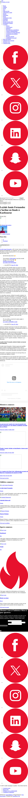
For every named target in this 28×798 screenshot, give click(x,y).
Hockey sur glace (4, 598)
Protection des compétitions (12, 30)
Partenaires (5, 15)
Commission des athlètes (12, 34)
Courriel (4, 624)
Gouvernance (9, 27)
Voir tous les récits (4, 478)
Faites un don (6, 11)
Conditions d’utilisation (8, 792)
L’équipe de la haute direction (13, 32)
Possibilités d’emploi (8, 23)
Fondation (5, 19)
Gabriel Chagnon (6, 234)
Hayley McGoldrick (6, 225)
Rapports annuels (10, 36)
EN (2, 0)
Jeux (4, 9)
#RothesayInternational (8, 261)
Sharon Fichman (4, 513)
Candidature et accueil (11, 38)
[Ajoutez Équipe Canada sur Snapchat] (15, 170)
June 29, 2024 (14, 265)
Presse (4, 16)
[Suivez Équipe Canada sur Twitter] (15, 94)
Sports (4, 8)
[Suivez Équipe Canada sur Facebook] (15, 69)
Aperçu (7, 26)
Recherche (2, 198)
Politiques (8, 28)
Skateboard (3, 533)
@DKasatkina (12, 258)
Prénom (4, 621)
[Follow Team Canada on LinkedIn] (15, 145)
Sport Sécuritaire (7, 39)
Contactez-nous (6, 43)
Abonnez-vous (6, 42)
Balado (4, 13)
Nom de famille (5, 622)
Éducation (5, 20)
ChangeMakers (9, 794)
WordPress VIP (16, 796)
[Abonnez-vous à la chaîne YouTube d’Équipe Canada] (15, 195)
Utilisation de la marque (8, 40)
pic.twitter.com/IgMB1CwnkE (10, 321)
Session (8, 35)
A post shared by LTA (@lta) (14, 398)
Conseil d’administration (11, 31)
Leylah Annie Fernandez (6, 249)
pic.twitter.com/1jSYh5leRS (9, 262)
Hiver (1, 601)
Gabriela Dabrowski (5, 500)
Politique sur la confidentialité (10, 791)
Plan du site (5, 789)
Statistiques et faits (7, 17)
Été (1, 536)
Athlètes (5, 7)
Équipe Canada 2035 (8, 22)
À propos (5, 24)
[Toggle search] (0, 3)
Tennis (1, 491)
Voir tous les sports (4, 607)
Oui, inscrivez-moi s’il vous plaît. (9, 631)
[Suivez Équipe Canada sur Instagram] (15, 120)
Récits (4, 5)
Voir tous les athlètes (5, 523)
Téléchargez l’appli (7, 12)
